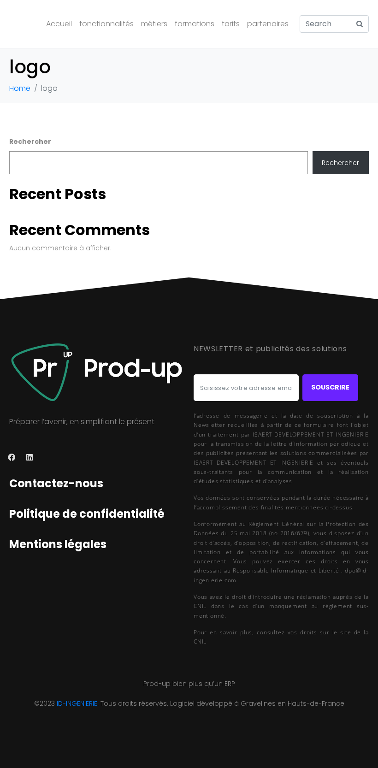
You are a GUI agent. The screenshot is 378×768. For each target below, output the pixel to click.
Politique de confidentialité (87, 513)
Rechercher (30, 141)
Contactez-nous (56, 483)
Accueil (59, 23)
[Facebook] (11, 457)
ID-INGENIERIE (77, 703)
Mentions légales (57, 544)
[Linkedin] (29, 457)
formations (194, 23)
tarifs (231, 23)
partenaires (268, 23)
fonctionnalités (106, 23)
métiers (154, 23)
